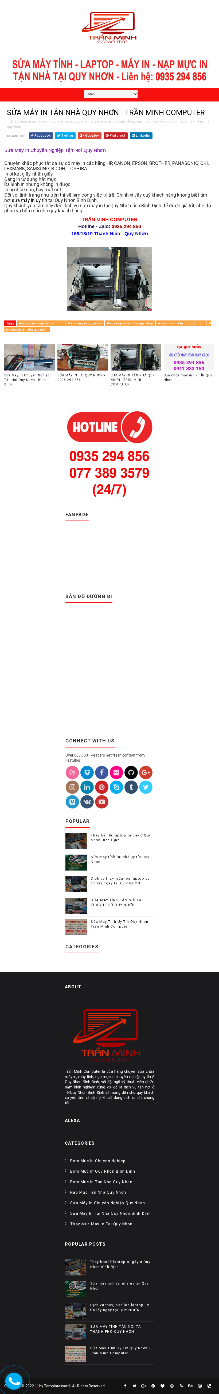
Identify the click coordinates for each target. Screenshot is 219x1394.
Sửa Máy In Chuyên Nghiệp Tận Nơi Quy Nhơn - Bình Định (26, 379)
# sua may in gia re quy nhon (40, 323)
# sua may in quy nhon (85, 323)
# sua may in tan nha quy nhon (130, 323)
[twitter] (135, 1386)
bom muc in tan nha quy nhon (101, 1182)
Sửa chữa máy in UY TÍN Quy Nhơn (188, 377)
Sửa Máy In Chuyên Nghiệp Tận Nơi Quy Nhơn (55, 150)
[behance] (191, 1386)
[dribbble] (172, 1386)
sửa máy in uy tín (29, 200)
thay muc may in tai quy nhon (101, 1224)
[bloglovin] (163, 1386)
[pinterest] (153, 1386)
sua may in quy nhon (73, 121)
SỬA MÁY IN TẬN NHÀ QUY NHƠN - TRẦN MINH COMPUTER (133, 379)
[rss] (181, 1386)
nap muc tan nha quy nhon (98, 1192)
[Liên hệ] (12, 1379)
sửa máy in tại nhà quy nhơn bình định (110, 1213)
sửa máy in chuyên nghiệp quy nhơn (107, 1203)
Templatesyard (57, 1386)
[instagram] (200, 1386)
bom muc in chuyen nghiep (98, 1161)
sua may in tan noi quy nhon (157, 121)
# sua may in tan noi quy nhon (181, 323)
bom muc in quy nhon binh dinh (102, 1171)
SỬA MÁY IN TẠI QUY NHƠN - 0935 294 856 (81, 377)
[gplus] (144, 1386)
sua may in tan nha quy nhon (112, 121)
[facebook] (125, 1386)
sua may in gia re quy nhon (35, 121)
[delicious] (209, 1386)
